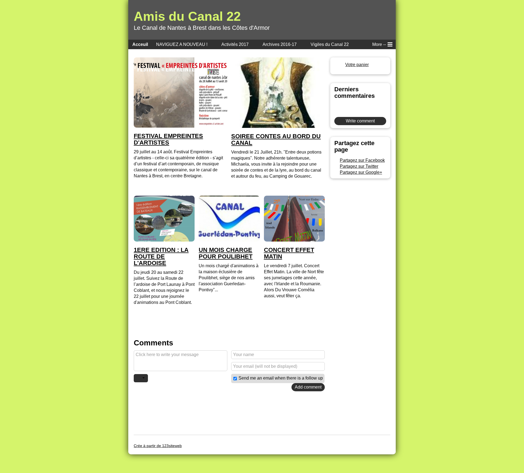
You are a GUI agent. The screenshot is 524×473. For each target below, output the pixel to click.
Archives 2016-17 (280, 44)
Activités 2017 (235, 44)
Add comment (308, 387)
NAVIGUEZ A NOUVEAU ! (181, 44)
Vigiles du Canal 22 (330, 44)
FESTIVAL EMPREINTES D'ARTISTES (168, 139)
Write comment (360, 121)
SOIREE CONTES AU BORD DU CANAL (276, 139)
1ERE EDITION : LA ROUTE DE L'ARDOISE (161, 256)
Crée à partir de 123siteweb (158, 446)
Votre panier (357, 64)
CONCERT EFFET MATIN (289, 253)
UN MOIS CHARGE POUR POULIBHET (225, 253)
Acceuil (140, 44)
